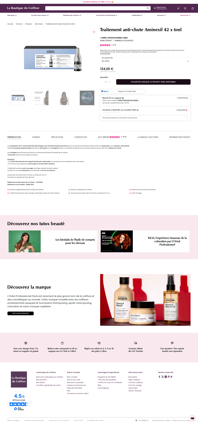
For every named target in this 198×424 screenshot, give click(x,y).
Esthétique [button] (136, 15)
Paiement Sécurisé (74, 388)
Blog (99, 385)
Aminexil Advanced (124, 40)
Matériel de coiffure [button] (71, 15)
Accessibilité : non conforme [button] (59, 420)
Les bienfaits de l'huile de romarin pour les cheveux (75, 241)
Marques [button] (11, 15)
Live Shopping (103, 388)
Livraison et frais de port (76, 385)
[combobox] (98, 8)
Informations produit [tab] (180, 137)
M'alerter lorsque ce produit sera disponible (153, 82)
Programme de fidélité (107, 377)
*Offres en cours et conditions (110, 382)
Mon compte (72, 377)
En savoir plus (105, 53)
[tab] (112, 137)
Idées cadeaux (134, 380)
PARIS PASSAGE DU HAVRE (128, 100)
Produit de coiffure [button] (39, 15)
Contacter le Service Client (78, 393)
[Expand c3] (48, 15)
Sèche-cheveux (135, 391)
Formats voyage (135, 385)
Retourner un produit (75, 382)
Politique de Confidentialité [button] (34, 420)
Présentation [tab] (14, 137)
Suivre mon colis (73, 380)
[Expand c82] (142, 15)
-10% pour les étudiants (107, 380)
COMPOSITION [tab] (80, 137)
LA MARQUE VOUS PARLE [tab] (148, 137)
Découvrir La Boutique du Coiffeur (49, 377)
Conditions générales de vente (48, 385)
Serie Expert (106, 40)
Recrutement (41, 380)
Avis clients (40, 382)
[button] (178, 8)
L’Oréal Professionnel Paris (114, 37)
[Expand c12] (116, 15)
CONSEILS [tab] (36, 137)
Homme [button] (160, 15)
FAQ (68, 391)
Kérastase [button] (184, 15)
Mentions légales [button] (13, 420)
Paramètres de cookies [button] (95, 420)
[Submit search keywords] (148, 8)
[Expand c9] (80, 15)
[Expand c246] (165, 15)
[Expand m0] (16, 15)
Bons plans (133, 377)
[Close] (196, 1)
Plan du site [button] (78, 420)
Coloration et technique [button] (105, 15)
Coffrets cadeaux (136, 382)
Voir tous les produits (20, 313)
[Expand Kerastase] (190, 15)
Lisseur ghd (133, 388)
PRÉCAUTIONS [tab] (57, 137)
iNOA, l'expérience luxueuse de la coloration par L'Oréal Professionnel (167, 241)
